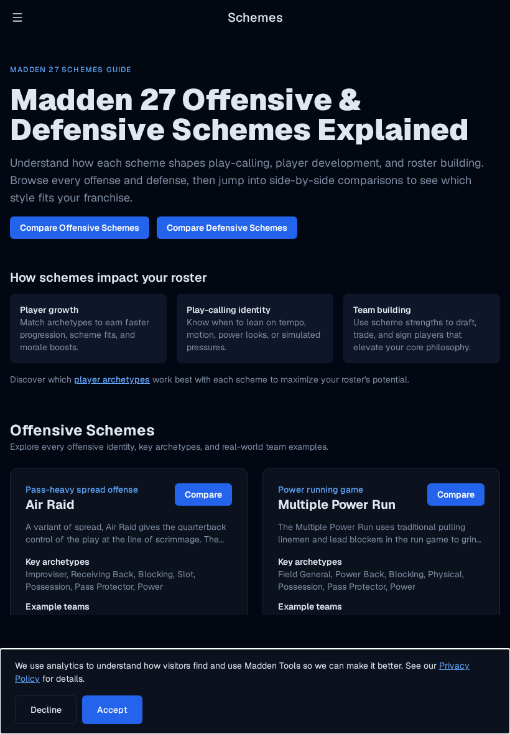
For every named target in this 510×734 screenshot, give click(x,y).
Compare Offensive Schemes (79, 227)
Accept (112, 709)
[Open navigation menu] (17, 17)
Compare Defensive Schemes (227, 227)
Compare (203, 494)
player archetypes (112, 379)
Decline (46, 709)
